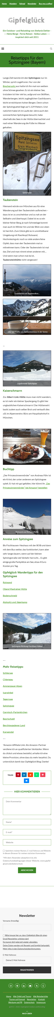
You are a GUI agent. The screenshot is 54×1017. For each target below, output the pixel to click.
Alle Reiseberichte (40, 996)
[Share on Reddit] (30, 774)
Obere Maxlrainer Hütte (15, 589)
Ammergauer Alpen (12, 686)
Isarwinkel (8, 692)
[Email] (30, 985)
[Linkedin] (23, 985)
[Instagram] (10, 985)
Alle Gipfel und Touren (22, 996)
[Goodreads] (43, 985)
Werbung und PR (15, 1002)
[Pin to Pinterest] (18, 774)
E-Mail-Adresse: (9, 955)
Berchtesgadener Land (14, 725)
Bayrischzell (9, 718)
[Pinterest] (17, 985)
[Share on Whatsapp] (36, 774)
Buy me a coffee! (45, 3)
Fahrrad (22, 3)
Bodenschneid (10, 595)
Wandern (13, 3)
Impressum (41, 1002)
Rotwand (7, 582)
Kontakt (41, 999)
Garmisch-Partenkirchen (15, 712)
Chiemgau (8, 679)
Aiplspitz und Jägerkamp (15, 602)
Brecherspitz (9, 86)
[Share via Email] (26, 780)
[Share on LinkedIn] (24, 774)
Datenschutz (29, 1002)
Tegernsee (8, 699)
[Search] (51, 49)
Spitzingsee (8, 705)
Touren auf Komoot (17, 999)
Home (4, 3)
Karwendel (8, 732)
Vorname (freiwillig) (11, 921)
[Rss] (36, 985)
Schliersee (8, 673)
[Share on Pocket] (42, 774)
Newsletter (32, 3)
